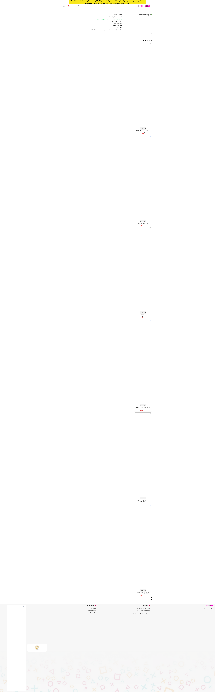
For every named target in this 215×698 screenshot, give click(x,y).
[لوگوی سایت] (144, 5)
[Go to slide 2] (107, 599)
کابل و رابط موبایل (106, 29)
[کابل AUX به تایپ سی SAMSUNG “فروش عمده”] (143, 85)
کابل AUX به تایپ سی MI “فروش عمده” (142, 223)
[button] (143, 128)
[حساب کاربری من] (64, 6)
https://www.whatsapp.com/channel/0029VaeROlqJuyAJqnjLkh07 (105, 3)
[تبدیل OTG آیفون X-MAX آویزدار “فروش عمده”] (143, 362)
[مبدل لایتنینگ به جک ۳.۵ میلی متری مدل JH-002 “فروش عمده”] (143, 269)
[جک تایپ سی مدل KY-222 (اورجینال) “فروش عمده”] (143, 454)
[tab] (107, 32)
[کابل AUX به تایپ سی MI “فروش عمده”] (143, 178)
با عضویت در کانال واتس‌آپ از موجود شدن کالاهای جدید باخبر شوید (109, 19)
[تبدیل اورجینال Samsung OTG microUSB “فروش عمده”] (143, 547)
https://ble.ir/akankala (76, 1)
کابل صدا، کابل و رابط (95, 29)
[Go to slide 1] (107, 597)
